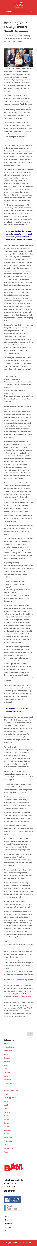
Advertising (26, 36)
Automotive (8, 1051)
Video (6, 1152)
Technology (8, 1141)
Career (6, 1065)
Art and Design (9, 1047)
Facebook (18, 980)
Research (7, 1123)
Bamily (6, 1054)
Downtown (7, 1080)
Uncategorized (9, 1148)
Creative (7, 1072)
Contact (8, 1231)
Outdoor (6, 1109)
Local (24, 38)
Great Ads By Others (11, 1090)
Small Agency (8, 41)
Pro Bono (7, 1112)
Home (7, 1216)
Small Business (17, 41)
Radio (6, 1116)
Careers (8, 1227)
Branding (6, 38)
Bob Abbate (9, 36)
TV (5, 1145)
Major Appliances (10, 1098)
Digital (6, 1076)
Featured (19, 38)
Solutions (8, 1224)
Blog (6, 1220)
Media (29, 38)
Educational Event (10, 1083)
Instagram (26, 980)
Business (13, 38)
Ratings (6, 1119)
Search (6, 1127)
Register (8, 971)
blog (17, 960)
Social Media (8, 1137)
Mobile (6, 1105)
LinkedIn (7, 982)
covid (5, 1069)
